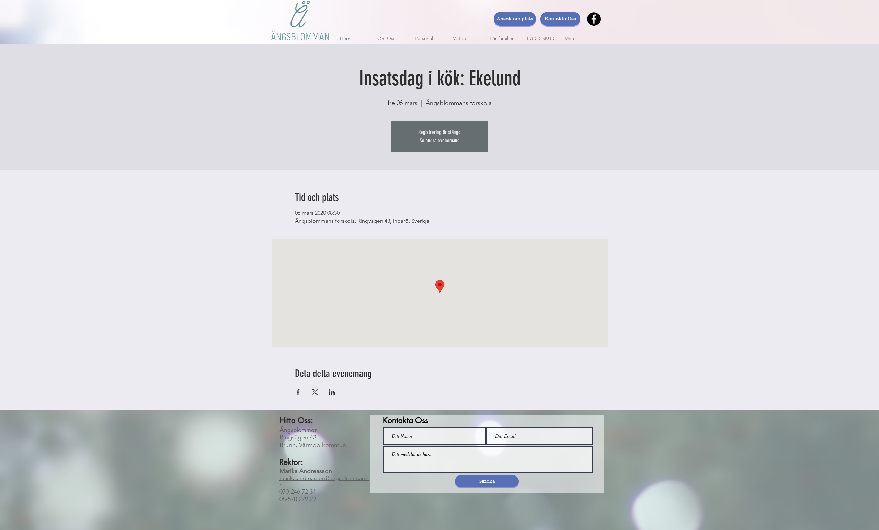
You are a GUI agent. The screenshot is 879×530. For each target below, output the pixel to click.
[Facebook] (594, 19)
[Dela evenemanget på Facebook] (298, 392)
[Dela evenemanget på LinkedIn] (332, 392)
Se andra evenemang (440, 140)
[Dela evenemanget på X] (315, 392)
